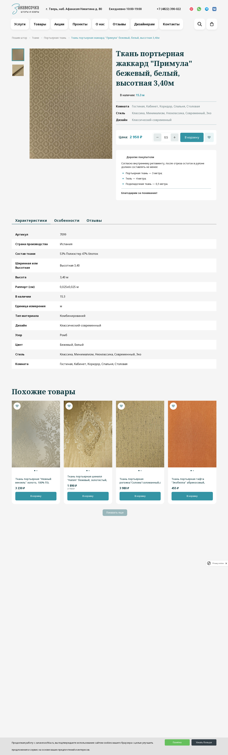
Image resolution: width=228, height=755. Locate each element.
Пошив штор (19, 37)
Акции (59, 24)
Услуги (19, 24)
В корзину (192, 137)
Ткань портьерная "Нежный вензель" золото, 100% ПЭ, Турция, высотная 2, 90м (33, 480)
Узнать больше (204, 742)
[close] (226, 563)
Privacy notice (218, 563)
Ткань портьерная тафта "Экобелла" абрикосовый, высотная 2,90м (188, 480)
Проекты (79, 24)
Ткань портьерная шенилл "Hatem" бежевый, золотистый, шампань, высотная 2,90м (87, 478)
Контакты (171, 24)
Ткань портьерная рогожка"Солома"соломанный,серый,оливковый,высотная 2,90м (140, 480)
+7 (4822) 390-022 (169, 9)
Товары (40, 24)
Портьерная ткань (55, 37)
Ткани (35, 37)
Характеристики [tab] (31, 220)
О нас (100, 24)
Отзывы (119, 24)
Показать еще (115, 512)
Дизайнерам (144, 24)
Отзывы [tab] (94, 220)
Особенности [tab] (66, 220)
